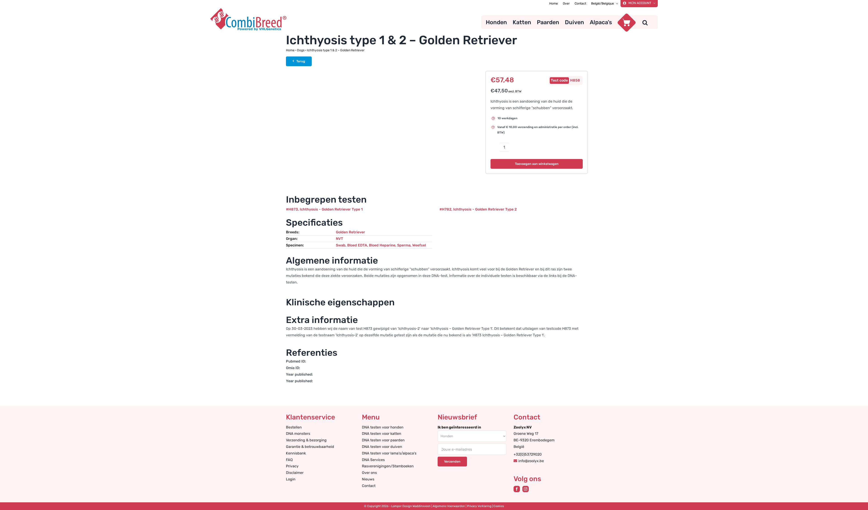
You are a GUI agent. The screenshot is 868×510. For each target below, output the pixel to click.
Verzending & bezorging (306, 440)
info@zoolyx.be (531, 461)
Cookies (498, 506)
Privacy (292, 466)
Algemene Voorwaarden (449, 506)
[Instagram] (525, 489)
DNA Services (373, 460)
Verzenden (452, 461)
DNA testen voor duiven (382, 446)
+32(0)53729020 (528, 454)
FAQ (289, 460)
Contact (368, 486)
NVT (339, 238)
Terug (300, 61)
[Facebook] (517, 489)
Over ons (369, 472)
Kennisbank (296, 453)
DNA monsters (298, 433)
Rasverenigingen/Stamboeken (388, 466)
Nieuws (368, 479)
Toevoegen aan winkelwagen (537, 164)
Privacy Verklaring (479, 506)
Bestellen (294, 427)
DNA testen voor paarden (383, 440)
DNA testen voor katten (381, 433)
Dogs (300, 50)
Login (290, 479)
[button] (645, 22)
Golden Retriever (350, 232)
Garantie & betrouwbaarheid (310, 446)
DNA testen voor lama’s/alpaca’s (389, 453)
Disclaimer (295, 472)
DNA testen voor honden (382, 427)
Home (290, 50)
